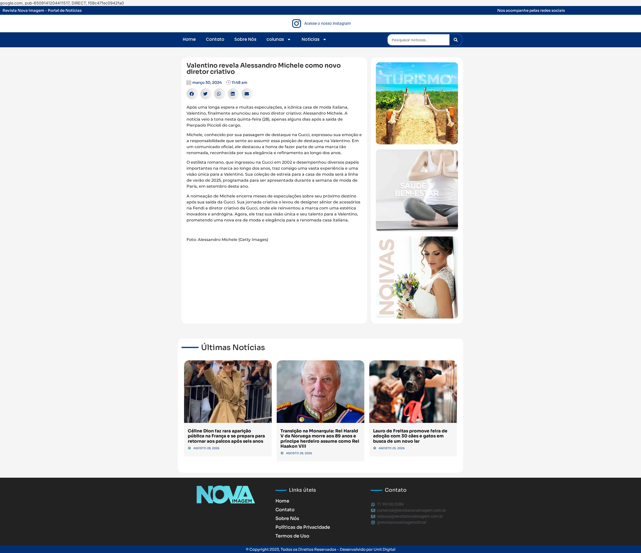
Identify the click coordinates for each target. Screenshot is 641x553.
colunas (275, 39)
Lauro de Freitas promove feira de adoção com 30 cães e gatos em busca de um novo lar (410, 436)
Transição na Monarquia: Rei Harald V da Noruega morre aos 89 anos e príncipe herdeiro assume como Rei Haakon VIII (319, 438)
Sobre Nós (245, 39)
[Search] (455, 39)
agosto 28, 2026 (206, 448)
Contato (215, 39)
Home (189, 39)
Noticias (310, 39)
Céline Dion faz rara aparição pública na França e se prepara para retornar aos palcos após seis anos (226, 436)
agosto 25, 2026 (392, 448)
